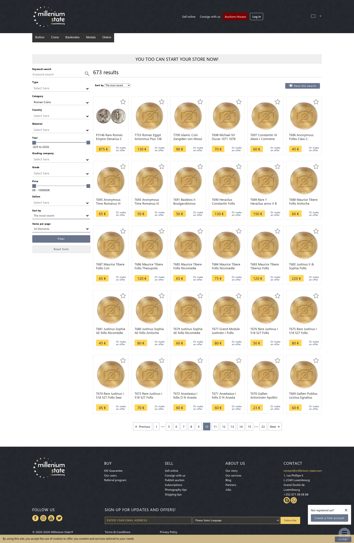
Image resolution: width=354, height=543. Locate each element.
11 (215, 426)
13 (232, 426)
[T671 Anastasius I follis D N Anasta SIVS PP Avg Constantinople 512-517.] (226, 374)
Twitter (59, 518)
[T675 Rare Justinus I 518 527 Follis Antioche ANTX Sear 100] (304, 309)
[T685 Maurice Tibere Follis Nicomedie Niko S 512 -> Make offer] (188, 245)
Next (273, 426)
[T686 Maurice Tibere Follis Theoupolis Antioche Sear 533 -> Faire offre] (149, 245)
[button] (61, 88)
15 (249, 426)
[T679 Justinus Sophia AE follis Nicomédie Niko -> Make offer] (188, 309)
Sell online (188, 16)
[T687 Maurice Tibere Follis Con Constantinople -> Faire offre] (111, 245)
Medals (91, 37)
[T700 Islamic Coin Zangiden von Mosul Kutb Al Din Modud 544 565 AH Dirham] (188, 116)
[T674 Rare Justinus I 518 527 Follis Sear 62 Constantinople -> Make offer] (111, 374)
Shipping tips (173, 494)
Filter (61, 238)
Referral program (115, 480)
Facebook (35, 518)
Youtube (51, 518)
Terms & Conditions (117, 532)
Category (37, 96)
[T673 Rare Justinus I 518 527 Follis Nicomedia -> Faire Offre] (149, 374)
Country (37, 109)
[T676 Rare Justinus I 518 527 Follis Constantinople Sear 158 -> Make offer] (265, 309)
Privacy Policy (168, 532)
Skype (287, 500)
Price (35, 181)
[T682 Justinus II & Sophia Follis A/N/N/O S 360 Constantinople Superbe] (304, 245)
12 (223, 426)
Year (35, 137)
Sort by (36, 210)
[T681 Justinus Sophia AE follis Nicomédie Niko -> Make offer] (111, 309)
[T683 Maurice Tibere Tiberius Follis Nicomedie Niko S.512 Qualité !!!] (265, 245)
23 (263, 426)
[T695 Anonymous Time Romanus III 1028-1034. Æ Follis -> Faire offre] (111, 180)
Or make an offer (121, 149)
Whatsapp (294, 500)
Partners (230, 485)
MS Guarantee (113, 470)
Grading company (43, 153)
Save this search (305, 85)
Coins (55, 37)
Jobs (228, 489)
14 (241, 426)
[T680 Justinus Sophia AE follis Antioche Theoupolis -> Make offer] (149, 309)
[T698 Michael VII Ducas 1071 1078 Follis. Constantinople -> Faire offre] (226, 116)
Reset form (61, 249)
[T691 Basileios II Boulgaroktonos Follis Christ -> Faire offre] (188, 180)
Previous (144, 426)
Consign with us (210, 16)
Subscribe (290, 520)
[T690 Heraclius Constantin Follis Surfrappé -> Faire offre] (226, 180)
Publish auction (174, 480)
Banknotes (72, 37)
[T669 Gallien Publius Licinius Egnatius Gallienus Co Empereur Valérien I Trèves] (304, 374)
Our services (233, 475)
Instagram (43, 518)
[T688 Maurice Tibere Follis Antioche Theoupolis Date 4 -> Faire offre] (304, 180)
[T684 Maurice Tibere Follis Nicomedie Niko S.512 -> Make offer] (226, 245)
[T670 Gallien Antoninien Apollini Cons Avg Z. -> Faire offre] (265, 374)
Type (35, 82)
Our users (110, 475)
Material (37, 123)
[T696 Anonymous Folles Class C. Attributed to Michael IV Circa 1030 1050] (304, 116)
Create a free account (329, 518)
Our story (231, 470)
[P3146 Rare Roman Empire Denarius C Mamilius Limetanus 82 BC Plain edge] (111, 116)
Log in (256, 16)
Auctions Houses (235, 16)
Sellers (36, 196)
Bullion (39, 37)
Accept (343, 539)
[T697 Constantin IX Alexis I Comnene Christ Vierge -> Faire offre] (265, 116)
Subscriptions (173, 485)
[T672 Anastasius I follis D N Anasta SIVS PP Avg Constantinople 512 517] (188, 374)
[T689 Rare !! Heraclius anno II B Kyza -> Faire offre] (265, 180)
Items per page (41, 223)
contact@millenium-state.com (303, 470)
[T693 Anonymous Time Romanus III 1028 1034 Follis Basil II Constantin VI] (149, 180)
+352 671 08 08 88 (296, 494)
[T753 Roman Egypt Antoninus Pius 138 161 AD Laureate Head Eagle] (149, 116)
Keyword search (41, 69)
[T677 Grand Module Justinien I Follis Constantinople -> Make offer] (226, 309)
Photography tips (176, 489)
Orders (106, 37)
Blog (228, 480)
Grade (35, 167)
